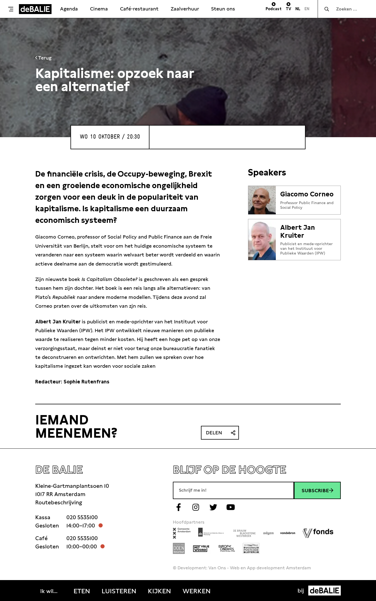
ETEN (81, 591)
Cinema (99, 9)
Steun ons (223, 9)
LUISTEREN (119, 591)
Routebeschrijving (58, 502)
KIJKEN (159, 591)
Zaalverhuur (185, 9)
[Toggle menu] (10, 9)
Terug (44, 58)
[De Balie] (35, 9)
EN (306, 9)
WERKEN (196, 591)
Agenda (69, 9)
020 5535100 (82, 517)
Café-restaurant (139, 9)
